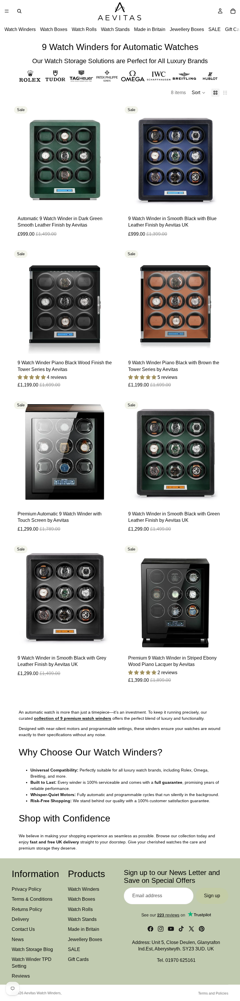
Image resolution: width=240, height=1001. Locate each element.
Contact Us (23, 929)
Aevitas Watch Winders (42, 993)
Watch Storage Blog (32, 949)
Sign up (212, 895)
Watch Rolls (84, 29)
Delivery (20, 919)
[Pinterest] (201, 928)
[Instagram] (160, 928)
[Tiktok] (181, 928)
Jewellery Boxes (187, 29)
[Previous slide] (20, 156)
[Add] (108, 200)
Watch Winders (20, 29)
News (18, 939)
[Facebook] (150, 928)
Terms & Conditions (32, 899)
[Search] (19, 11)
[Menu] (6, 11)
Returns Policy (27, 909)
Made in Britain (149, 29)
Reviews (21, 976)
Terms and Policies (213, 993)
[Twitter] (191, 928)
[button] (198, 92)
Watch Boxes (53, 29)
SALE (214, 29)
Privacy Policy (26, 889)
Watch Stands (115, 29)
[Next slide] (109, 156)
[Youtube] (170, 928)
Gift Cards (78, 959)
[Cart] (233, 11)
